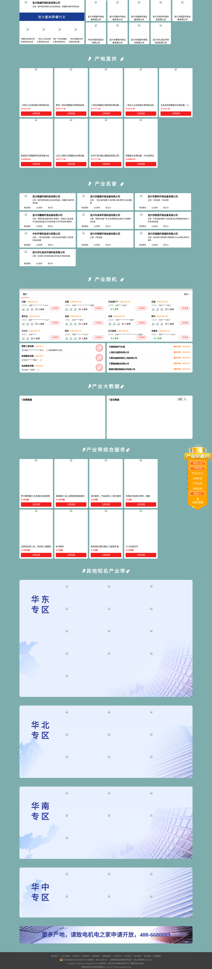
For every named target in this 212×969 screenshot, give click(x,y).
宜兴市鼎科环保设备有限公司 (163, 196)
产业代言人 (197, 473)
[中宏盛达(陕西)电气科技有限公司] (23, 324)
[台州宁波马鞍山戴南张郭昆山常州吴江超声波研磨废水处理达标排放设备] (106, 136)
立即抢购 (36, 113)
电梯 (117, 316)
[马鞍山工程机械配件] (127, 608)
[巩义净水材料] (85, 874)
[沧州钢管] (85, 734)
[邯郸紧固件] (127, 712)
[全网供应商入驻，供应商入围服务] (36, 527)
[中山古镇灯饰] (127, 815)
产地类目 (197, 468)
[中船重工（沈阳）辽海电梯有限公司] (118, 324)
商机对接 (197, 488)
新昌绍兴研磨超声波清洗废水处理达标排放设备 (37, 156)
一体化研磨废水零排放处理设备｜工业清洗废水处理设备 (107, 105)
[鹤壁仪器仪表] (169, 896)
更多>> (187, 294)
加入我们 (137, 956)
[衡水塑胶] (127, 734)
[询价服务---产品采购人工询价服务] (106, 476)
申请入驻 (197, 463)
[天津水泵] (127, 757)
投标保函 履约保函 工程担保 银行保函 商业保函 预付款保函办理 (107, 546)
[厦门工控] (169, 631)
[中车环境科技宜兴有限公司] (26, 237)
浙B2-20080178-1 (102, 960)
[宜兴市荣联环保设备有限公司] (84, 237)
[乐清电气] (127, 586)
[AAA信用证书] (141, 527)
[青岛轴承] (127, 631)
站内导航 (147, 956)
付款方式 (117, 956)
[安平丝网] (85, 712)
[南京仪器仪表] (169, 608)
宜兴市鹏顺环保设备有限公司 (47, 215)
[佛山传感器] (85, 837)
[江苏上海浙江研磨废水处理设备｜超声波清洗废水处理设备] (71, 136)
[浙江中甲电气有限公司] (157, 324)
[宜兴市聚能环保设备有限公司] (84, 200)
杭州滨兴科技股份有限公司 (118, 964)
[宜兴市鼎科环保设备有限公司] (141, 200)
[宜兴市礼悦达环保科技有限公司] (26, 255)
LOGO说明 (65, 956)
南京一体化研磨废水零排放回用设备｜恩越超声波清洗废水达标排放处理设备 (72, 105)
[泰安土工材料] (85, 653)
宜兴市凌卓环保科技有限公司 (105, 215)
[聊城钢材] (169, 586)
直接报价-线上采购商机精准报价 (70, 496)
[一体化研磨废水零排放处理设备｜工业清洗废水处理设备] (106, 85)
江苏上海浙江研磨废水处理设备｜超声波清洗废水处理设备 (72, 156)
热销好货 (197, 478)
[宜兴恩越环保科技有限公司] (26, 6)
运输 (30, 302)
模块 (160, 316)
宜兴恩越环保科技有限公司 (46, 3)
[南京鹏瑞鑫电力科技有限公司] (32, 324)
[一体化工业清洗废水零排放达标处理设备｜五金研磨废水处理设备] (36, 85)
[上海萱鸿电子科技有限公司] (162, 324)
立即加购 (36, 504)
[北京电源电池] (169, 712)
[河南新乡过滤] (127, 896)
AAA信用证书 (132, 546)
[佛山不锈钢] (127, 793)
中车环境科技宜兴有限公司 (46, 234)
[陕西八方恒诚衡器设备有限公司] (67, 324)
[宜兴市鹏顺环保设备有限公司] (26, 218)
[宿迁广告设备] (85, 631)
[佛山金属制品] (169, 815)
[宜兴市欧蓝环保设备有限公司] (141, 218)
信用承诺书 (106, 956)
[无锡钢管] (169, 653)
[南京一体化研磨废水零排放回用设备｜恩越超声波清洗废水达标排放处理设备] (71, 85)
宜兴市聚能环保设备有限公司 (105, 196)
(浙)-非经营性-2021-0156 (143, 960)
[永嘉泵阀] (85, 608)
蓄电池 (31, 316)
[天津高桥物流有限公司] (32, 309)
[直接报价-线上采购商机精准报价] (71, 476)
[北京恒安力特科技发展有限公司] (28, 324)
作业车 (31, 331)
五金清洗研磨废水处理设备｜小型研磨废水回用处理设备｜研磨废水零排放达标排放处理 (177, 105)
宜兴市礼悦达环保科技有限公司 (48, 252)
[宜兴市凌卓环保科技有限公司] (84, 218)
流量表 (161, 331)
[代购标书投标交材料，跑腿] (141, 476)
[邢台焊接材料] (169, 757)
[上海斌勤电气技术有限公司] (153, 324)
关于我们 (76, 956)
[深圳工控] (85, 815)
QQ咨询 (39, 208)
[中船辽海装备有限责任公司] (110, 324)
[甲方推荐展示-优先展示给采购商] (36, 476)
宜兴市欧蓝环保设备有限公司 (163, 215)
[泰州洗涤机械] (127, 653)
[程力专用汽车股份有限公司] (28, 338)
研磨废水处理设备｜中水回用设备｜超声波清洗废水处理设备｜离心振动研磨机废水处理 (142, 156)
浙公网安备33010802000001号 (74, 960)
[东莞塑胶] (85, 793)
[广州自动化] (169, 793)
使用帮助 (157, 956)
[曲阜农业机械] (85, 676)
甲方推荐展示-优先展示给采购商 (35, 496)
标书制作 (60, 546)
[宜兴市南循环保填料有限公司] (141, 237)
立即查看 (54, 308)
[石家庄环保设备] (85, 757)
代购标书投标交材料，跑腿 (138, 496)
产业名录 (197, 483)
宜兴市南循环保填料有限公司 (163, 234)
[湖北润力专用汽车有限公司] (28, 309)
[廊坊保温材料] (169, 734)
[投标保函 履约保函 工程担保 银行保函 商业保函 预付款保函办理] (106, 527)
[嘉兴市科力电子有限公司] (71, 324)
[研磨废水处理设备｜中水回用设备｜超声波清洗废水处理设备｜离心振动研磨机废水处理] (141, 136)
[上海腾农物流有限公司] (23, 309)
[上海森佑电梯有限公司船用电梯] (114, 324)
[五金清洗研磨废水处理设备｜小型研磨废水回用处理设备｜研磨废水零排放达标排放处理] (176, 85)
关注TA (50, 208)
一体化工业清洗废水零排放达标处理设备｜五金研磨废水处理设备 (37, 105)
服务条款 (95, 956)
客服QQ (198, 493)
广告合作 (127, 956)
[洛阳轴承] (127, 874)
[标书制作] (71, 527)
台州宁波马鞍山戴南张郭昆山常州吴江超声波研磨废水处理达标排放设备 (107, 156)
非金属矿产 (120, 302)
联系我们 (85, 956)
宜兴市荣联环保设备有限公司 (105, 234)
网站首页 (54, 956)
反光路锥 (119, 331)
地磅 (73, 316)
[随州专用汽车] (169, 874)
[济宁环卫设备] (85, 586)
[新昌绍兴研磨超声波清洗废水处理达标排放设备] (36, 136)
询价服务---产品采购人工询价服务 (106, 496)
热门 (25, 294)
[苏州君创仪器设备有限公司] (75, 324)
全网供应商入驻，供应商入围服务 (36, 546)
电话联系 (27, 208)
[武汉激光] (85, 896)
